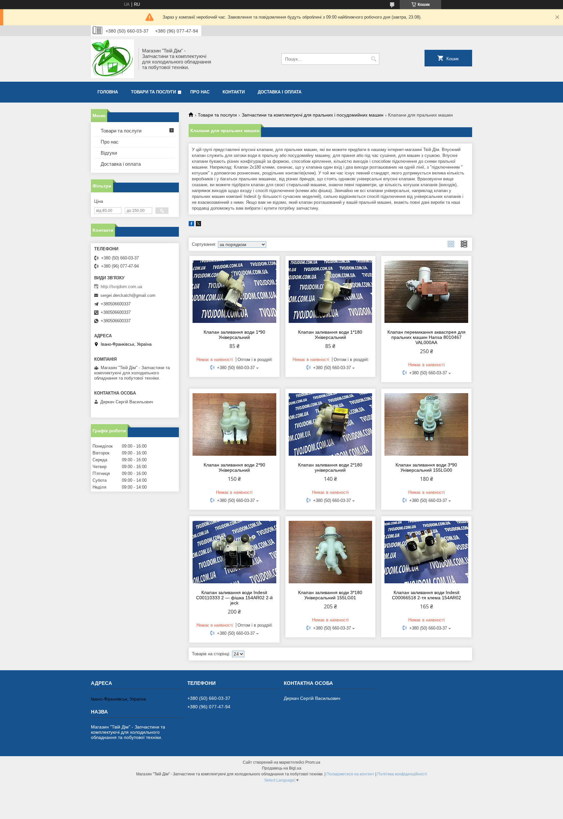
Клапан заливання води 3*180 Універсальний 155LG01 (330, 595)
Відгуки (109, 153)
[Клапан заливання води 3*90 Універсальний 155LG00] (426, 424)
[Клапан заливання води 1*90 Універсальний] (234, 291)
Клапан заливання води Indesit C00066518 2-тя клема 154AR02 (426, 595)
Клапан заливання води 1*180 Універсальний (330, 334)
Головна (107, 92)
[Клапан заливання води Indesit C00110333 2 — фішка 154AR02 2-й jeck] (234, 552)
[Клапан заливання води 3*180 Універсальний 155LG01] (330, 552)
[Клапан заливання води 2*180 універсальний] (330, 424)
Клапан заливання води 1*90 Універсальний (234, 334)
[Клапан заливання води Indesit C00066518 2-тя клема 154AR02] (426, 552)
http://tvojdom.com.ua (121, 286)
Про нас (199, 92)
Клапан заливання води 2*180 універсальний (330, 467)
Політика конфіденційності (402, 774)
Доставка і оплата (279, 92)
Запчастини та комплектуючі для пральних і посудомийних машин (312, 115)
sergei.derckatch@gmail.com (127, 295)
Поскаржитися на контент (350, 774)
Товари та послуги (153, 92)
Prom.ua (312, 762)
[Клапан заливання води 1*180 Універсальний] (330, 291)
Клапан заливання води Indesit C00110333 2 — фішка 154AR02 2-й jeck (234, 597)
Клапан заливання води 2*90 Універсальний (234, 467)
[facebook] (191, 224)
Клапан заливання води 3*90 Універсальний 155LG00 (426, 467)
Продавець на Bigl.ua (281, 768)
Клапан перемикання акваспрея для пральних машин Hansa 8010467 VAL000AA (426, 337)
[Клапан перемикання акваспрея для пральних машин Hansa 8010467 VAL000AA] (426, 291)
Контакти (234, 92)
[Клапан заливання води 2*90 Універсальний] (234, 424)
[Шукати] (373, 59)
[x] (198, 224)
